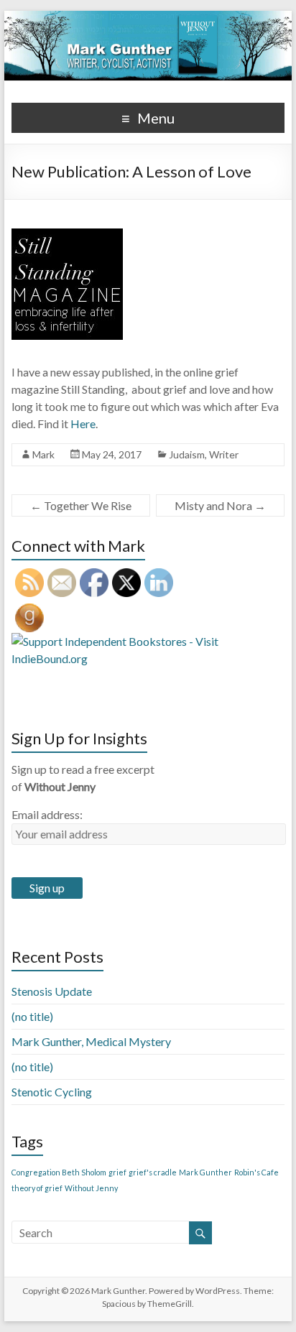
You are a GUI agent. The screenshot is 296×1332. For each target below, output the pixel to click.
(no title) (32, 1016)
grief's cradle (153, 1172)
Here (82, 423)
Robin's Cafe (256, 1172)
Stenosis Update (51, 991)
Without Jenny (91, 1188)
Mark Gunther (205, 1172)
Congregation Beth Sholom (58, 1172)
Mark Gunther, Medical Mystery (91, 1041)
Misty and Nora (220, 505)
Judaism (187, 454)
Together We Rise (80, 505)
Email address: (47, 814)
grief (117, 1172)
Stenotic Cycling (51, 1092)
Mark (43, 454)
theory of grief (37, 1188)
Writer (224, 454)
